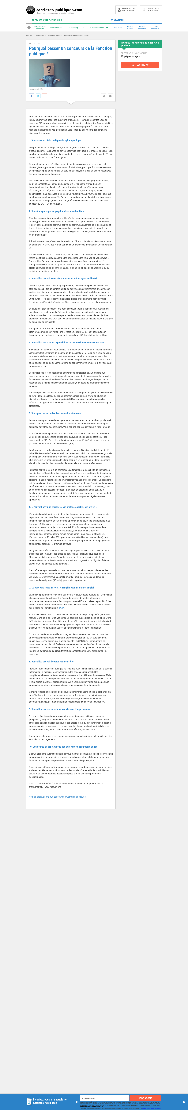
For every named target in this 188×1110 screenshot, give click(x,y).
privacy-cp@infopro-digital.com (151, 1108)
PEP (61, 608)
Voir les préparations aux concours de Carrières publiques (57, 797)
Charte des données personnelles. (91, 1106)
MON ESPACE (153, 10)
